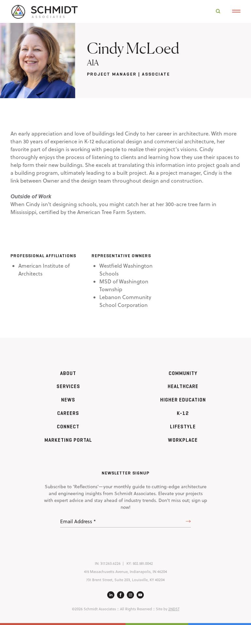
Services (68, 386)
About (68, 373)
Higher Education (183, 400)
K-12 (183, 413)
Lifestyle (183, 426)
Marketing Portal (68, 440)
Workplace (183, 440)
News (68, 400)
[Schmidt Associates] (44, 11)
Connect (68, 426)
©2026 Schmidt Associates (94, 609)
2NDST (173, 609)
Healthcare (183, 386)
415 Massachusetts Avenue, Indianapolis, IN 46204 (125, 571)
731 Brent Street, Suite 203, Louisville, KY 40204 (125, 579)
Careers (68, 413)
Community (183, 373)
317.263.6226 (110, 563)
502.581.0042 (143, 563)
